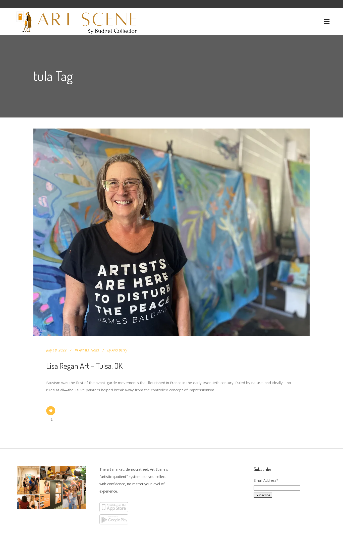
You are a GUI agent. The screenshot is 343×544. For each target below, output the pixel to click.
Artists (84, 350)
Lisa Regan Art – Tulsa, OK (84, 365)
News (95, 350)
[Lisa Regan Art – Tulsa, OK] (171, 232)
